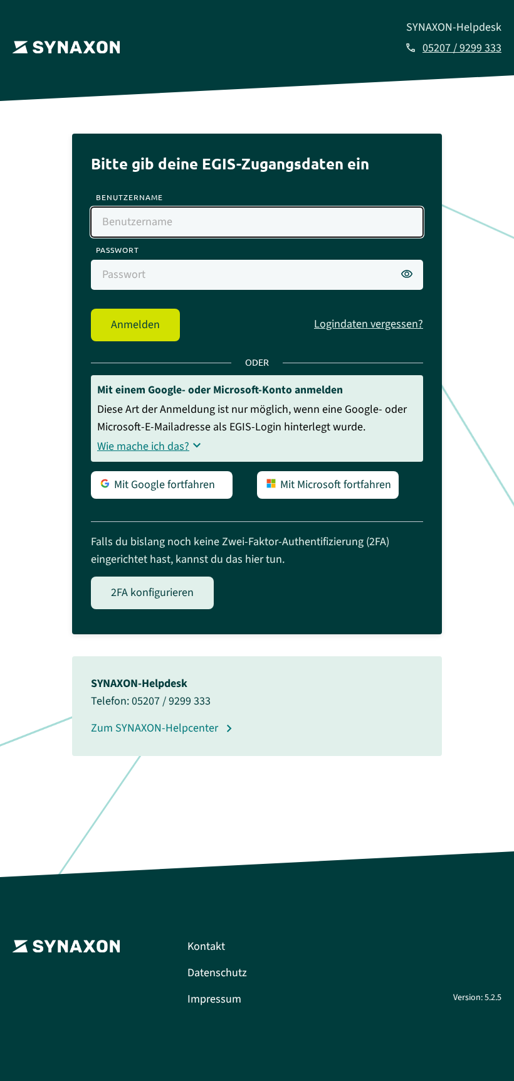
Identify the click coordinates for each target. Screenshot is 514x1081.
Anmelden (135, 325)
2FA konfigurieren (152, 592)
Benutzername (129, 197)
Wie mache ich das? (143, 446)
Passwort (117, 250)
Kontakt (206, 946)
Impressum (214, 999)
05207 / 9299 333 (461, 48)
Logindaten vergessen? (368, 324)
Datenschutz (217, 973)
